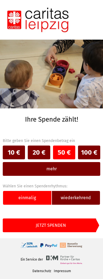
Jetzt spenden (51, 225)
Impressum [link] (62, 271)
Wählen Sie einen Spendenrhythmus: (35, 186)
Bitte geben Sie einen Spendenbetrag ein (39, 140)
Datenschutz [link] (41, 271)
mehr (51, 168)
